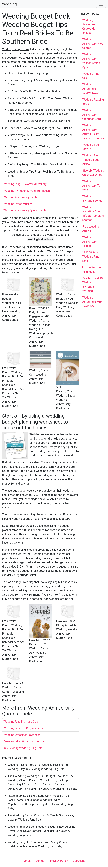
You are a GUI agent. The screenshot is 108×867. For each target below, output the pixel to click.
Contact (40, 860)
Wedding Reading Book (93, 101)
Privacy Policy (59, 860)
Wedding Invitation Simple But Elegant (27, 190)
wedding (9, 4)
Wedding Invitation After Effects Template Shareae (93, 214)
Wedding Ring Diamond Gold (21, 721)
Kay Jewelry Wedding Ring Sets (22, 748)
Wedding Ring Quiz (90, 76)
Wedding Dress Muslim (17, 204)
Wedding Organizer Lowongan (21, 735)
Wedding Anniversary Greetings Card (91, 115)
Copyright (79, 860)
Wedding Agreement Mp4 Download (92, 302)
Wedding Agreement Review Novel (91, 89)
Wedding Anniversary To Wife (91, 186)
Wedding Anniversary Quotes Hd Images (89, 26)
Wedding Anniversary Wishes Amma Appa (91, 61)
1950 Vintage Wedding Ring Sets (90, 257)
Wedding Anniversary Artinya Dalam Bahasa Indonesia (93, 132)
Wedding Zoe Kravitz (90, 147)
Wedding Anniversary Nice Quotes (92, 43)
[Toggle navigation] (101, 4)
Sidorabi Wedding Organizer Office (93, 172)
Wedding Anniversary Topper (89, 241)
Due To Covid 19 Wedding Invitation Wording (92, 285)
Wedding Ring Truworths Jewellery (24, 184)
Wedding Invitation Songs (92, 198)
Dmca (27, 860)
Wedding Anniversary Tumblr (21, 197)
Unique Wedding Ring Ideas (92, 269)
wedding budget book (40, 239)
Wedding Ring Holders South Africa (91, 160)
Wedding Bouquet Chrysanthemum (24, 728)
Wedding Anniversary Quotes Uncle (24, 210)
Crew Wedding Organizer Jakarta (23, 741)
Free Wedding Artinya (91, 228)
